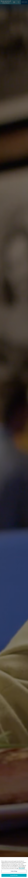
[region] (14, 867)
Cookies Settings (14, 871)
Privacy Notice (21, 868)
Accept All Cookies (14, 875)
